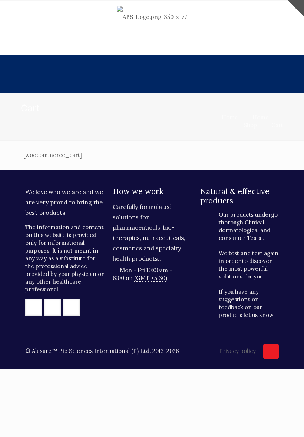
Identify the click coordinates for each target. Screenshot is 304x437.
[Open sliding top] (295, 8)
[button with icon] (33, 307)
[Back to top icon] (271, 351)
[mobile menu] (31, 44)
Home (230, 117)
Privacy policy (237, 350)
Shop (250, 125)
